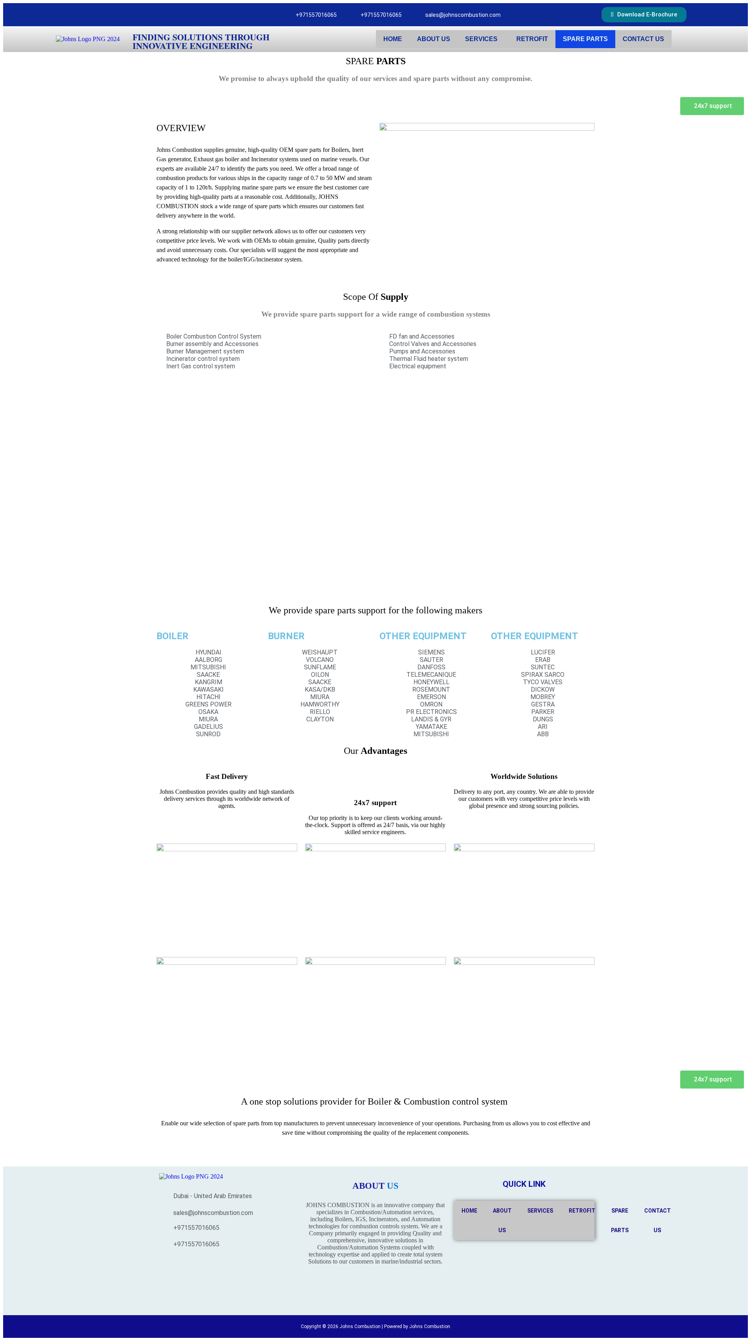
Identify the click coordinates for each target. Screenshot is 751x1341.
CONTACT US (643, 39)
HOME (392, 39)
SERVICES (481, 39)
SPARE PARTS (585, 39)
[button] (483, 39)
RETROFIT (532, 39)
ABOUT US (433, 39)
